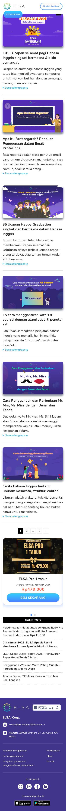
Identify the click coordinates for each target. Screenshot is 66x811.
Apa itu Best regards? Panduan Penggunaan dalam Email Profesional (28, 143)
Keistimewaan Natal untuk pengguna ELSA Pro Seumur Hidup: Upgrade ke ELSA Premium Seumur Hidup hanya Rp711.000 (33, 631)
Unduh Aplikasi (51, 6)
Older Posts (45, 531)
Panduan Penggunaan (15, 750)
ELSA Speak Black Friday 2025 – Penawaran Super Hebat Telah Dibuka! (31, 655)
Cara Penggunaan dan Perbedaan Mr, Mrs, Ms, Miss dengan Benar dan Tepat (33, 405)
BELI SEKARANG (33, 598)
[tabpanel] (33, 571)
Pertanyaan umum (13, 756)
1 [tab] (31, 615)
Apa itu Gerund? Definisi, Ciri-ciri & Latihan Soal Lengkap (30, 678)
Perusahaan (53, 750)
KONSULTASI (13, 14)
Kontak (50, 761)
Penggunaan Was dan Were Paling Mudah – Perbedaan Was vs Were (31, 667)
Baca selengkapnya (16, 88)
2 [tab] (35, 615)
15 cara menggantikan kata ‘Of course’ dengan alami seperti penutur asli (33, 320)
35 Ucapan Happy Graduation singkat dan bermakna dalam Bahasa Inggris (32, 229)
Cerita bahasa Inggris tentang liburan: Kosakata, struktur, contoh (30, 488)
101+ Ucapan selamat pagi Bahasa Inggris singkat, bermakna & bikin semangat (31, 58)
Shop (49, 756)
